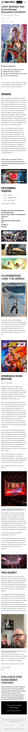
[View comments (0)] (7, 21)
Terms (22, 720)
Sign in (25, 2)
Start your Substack (10, 725)
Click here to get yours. (8, 66)
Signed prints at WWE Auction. (11, 220)
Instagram (4, 224)
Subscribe (19, 2)
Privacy (18, 720)
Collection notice (14, 721)
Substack (6, 729)
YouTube (4, 227)
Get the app (21, 725)
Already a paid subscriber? (14, 710)
